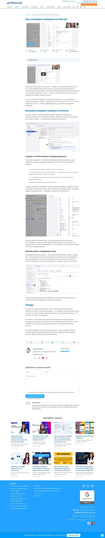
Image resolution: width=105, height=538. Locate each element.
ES (84, 7)
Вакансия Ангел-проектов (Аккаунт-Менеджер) (47, 488)
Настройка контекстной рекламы (19, 486)
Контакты (34, 7)
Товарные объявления (16, 501)
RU (77, 7)
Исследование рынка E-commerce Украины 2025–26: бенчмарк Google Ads (85, 468)
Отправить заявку (89, 4)
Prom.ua (30, 44)
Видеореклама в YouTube (17, 493)
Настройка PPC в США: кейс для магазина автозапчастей (41, 438)
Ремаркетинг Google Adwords (18, 488)
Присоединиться (73, 535)
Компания (37, 486)
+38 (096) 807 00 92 (87, 510)
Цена (16, 7)
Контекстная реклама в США (18, 508)
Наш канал (67, 7)
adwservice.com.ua (31, 14)
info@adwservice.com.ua (68, 1)
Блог (41, 7)
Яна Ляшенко (32, 51)
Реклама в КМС (14, 491)
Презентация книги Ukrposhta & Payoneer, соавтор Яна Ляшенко (62, 468)
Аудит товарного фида (16, 503)
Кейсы (59, 7)
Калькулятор (50, 7)
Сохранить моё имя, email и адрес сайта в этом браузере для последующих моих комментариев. (51, 392)
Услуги (9, 7)
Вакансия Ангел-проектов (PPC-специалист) (46, 491)
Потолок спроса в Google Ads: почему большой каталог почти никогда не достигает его (63, 439)
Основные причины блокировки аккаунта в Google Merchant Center (41, 468)
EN (81, 7)
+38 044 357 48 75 (87, 507)
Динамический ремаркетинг (18, 498)
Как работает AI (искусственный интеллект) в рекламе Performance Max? (19, 439)
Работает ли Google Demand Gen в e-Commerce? (18, 468)
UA (73, 7)
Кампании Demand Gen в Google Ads (85, 437)
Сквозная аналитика (16, 496)
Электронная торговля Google (18, 506)
